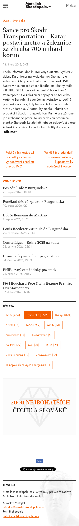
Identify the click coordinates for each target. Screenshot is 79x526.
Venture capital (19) (17, 355)
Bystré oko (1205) (37, 315)
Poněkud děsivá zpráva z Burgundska (33, 203)
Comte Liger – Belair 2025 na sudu (31, 244)
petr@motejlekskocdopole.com (21, 516)
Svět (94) (33, 345)
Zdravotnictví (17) (46, 355)
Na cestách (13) (15, 335)
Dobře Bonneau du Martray (25, 217)
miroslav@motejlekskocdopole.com (23, 507)
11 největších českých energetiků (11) (28, 365)
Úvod (6, 21)
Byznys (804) (63, 315)
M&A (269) (33, 325)
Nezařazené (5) (42, 335)
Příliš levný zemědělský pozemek (29, 271)
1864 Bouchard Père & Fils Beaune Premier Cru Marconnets (37, 288)
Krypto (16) (12, 325)
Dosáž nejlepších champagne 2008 (30, 258)
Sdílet (39, 461)
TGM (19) (52, 345)
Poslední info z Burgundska (25, 190)
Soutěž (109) (13, 345)
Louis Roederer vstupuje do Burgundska (35, 230)
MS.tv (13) (53, 325)
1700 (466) (13, 315)
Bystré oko (19, 21)
